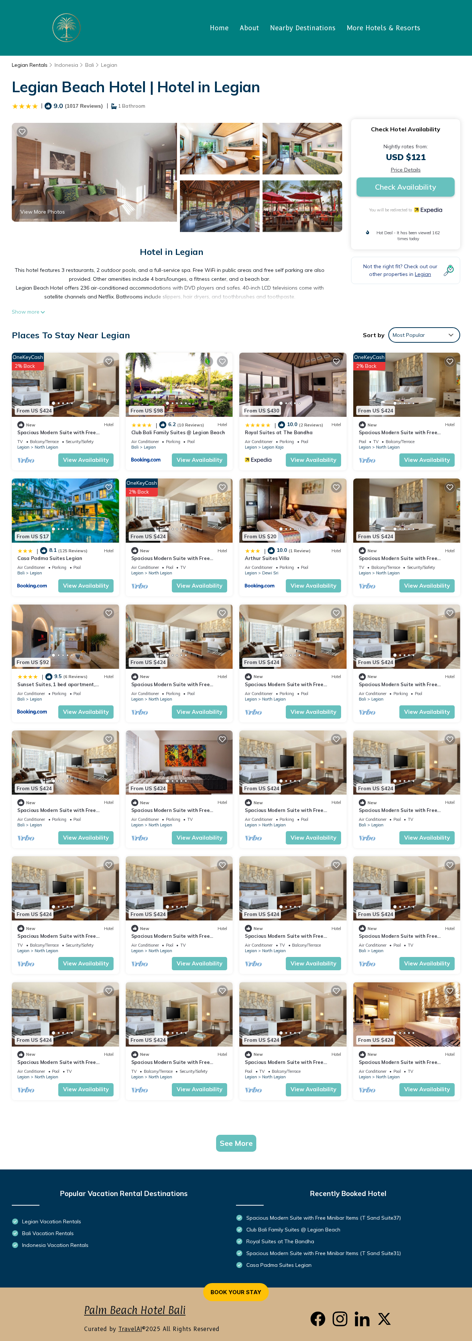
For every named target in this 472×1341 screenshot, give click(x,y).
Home (219, 28)
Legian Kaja (273, 447)
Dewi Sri (270, 573)
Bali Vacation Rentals (48, 1233)
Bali (89, 65)
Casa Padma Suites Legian (49, 558)
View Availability (86, 459)
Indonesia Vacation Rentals (55, 1245)
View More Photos (42, 211)
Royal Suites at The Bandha (278, 432)
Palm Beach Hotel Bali (134, 1310)
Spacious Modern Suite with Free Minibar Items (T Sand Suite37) (323, 1217)
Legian (109, 65)
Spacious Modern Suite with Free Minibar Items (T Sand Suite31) (323, 1253)
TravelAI (130, 1329)
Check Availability (405, 186)
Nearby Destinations (303, 28)
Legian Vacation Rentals (51, 1221)
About (249, 28)
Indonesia (66, 65)
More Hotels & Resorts (383, 28)
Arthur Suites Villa (267, 558)
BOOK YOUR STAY (236, 1292)
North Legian (46, 447)
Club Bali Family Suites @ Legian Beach (178, 432)
